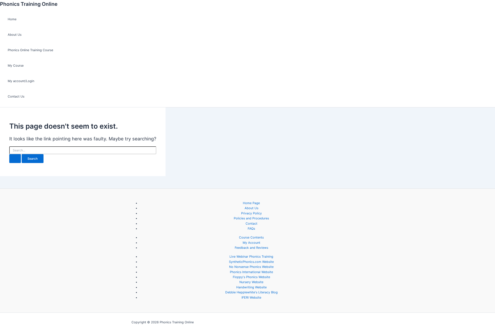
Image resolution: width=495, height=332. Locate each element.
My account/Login (21, 81)
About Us (14, 35)
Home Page (251, 203)
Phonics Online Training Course (30, 50)
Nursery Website (251, 282)
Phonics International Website (251, 272)
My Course (16, 65)
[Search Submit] (15, 158)
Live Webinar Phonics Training (251, 256)
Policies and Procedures (251, 218)
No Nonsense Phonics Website (251, 267)
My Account (251, 243)
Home (12, 19)
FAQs (251, 228)
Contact (251, 223)
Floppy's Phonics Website (251, 277)
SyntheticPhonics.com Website (251, 262)
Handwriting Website (251, 287)
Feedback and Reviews (251, 248)
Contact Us (16, 96)
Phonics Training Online (28, 4)
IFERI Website (251, 297)
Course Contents (251, 237)
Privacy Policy (251, 213)
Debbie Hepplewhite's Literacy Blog (251, 292)
